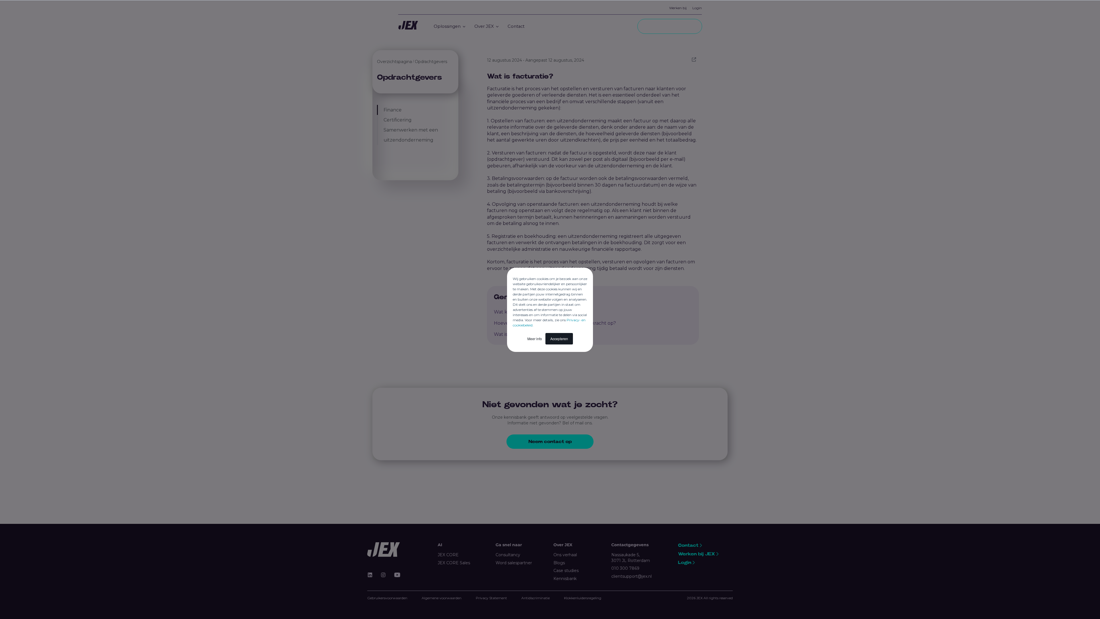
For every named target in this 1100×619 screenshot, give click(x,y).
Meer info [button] (534, 338)
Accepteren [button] (559, 338)
